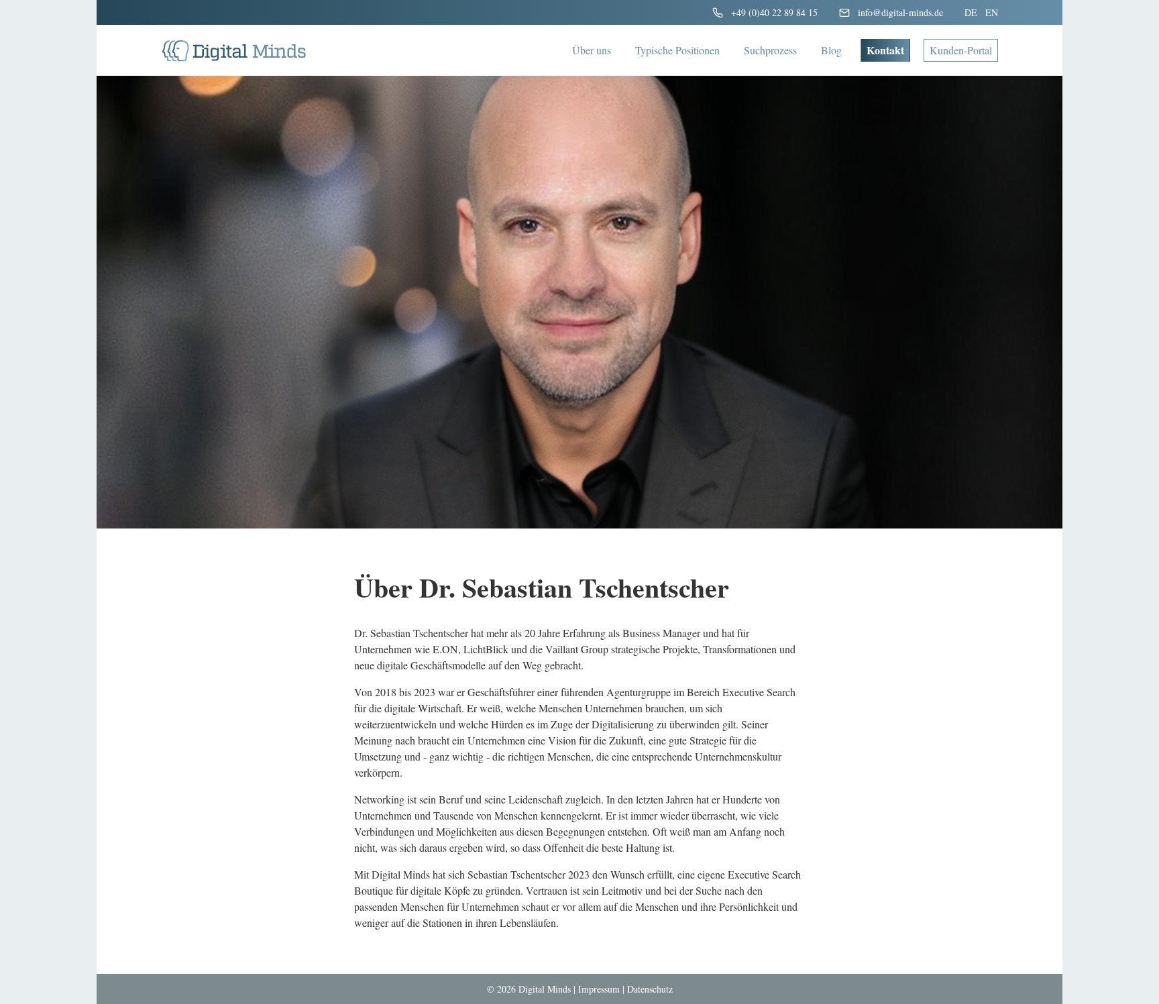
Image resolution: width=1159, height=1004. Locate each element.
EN (991, 12)
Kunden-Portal (961, 50)
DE (970, 12)
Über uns (591, 50)
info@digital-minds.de (900, 12)
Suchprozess (770, 50)
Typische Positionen (677, 50)
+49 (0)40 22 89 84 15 (774, 12)
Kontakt (885, 50)
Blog (831, 50)
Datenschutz (650, 989)
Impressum (599, 989)
